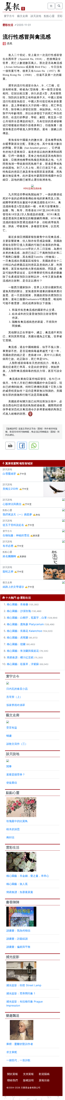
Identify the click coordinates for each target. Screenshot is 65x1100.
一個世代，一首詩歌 (18, 1060)
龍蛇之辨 (8, 571)
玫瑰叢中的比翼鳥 (17, 821)
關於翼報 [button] (12, 1074)
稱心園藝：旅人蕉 (17, 884)
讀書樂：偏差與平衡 (18, 946)
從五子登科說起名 (13, 525)
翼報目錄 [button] (44, 1080)
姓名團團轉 (9, 556)
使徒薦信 (11, 782)
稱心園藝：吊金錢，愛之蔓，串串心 (27, 875)
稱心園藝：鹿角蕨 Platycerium (25, 624)
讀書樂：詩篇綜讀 (17, 938)
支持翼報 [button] (28, 1074)
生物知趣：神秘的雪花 (16, 535)
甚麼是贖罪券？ (15, 774)
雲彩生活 (7, 25)
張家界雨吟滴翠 (15, 705)
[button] (10, 445)
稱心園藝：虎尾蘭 (17, 637)
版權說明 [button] (28, 1080)
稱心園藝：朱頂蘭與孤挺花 (23, 650)
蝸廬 (9, 735)
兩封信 (10, 837)
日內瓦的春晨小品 (17, 688)
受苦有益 (11, 727)
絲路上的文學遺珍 (13, 586)
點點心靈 (49, 16)
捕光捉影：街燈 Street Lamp (23, 985)
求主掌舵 (11, 1052)
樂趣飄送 (12, 1015)
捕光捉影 (12, 957)
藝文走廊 (22, 16)
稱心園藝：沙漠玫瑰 (19, 611)
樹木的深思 (13, 829)
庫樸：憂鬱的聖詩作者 (19, 1044)
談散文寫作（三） (17, 743)
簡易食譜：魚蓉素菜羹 (19, 892)
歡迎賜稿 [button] (44, 1074)
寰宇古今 (9, 16)
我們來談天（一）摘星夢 (17, 514)
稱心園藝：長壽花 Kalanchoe (24, 631)
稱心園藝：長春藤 (17, 604)
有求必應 (8, 545)
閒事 (9, 766)
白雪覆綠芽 (9, 473)
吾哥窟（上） (14, 697)
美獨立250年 (10, 488)
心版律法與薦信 (12, 504)
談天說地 (35, 16)
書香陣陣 (12, 902)
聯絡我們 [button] (12, 1080)
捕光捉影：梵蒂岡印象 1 (20, 993)
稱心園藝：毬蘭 (16, 644)
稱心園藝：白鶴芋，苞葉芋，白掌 (27, 617)
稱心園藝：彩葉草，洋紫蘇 (23, 664)
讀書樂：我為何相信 (18, 930)
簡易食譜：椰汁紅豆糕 (20, 657)
